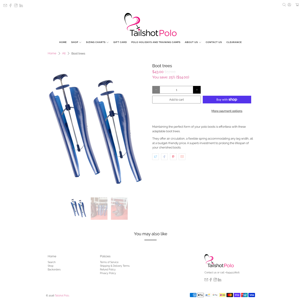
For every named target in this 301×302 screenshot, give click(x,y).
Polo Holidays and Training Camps (155, 42)
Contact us (210, 272)
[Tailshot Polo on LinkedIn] (22, 6)
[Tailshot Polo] (150, 24)
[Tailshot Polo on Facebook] (11, 6)
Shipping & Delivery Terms (115, 265)
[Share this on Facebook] (164, 156)
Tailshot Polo (62, 295)
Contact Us (214, 42)
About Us (191, 42)
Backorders (54, 269)
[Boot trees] (98, 128)
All (63, 53)
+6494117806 (232, 272)
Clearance (234, 42)
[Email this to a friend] (182, 156)
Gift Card (120, 42)
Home (63, 42)
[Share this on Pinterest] (173, 156)
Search (52, 262)
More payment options (226, 111)
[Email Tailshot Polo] (6, 6)
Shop (74, 42)
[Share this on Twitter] (155, 156)
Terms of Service (109, 262)
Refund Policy (108, 269)
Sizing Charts (96, 42)
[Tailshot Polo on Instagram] (16, 6)
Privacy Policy (108, 273)
